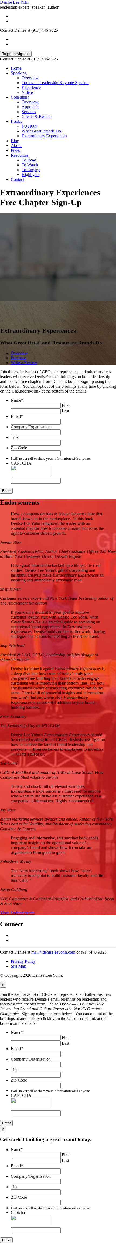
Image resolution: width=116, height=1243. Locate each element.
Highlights (30, 174)
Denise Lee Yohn (14, 2)
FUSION (29, 126)
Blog (15, 140)
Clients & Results (36, 116)
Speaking (19, 73)
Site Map (18, 966)
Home (16, 68)
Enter (6, 491)
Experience (31, 87)
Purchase (18, 357)
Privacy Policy (23, 961)
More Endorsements (17, 912)
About (16, 145)
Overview (30, 78)
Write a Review (24, 362)
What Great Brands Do (41, 131)
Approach (30, 107)
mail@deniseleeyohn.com (53, 952)
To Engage (31, 169)
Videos (27, 92)
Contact (17, 179)
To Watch (30, 165)
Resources (19, 155)
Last (65, 411)
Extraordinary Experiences (44, 136)
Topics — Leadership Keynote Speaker (55, 82)
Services (29, 111)
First (65, 405)
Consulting (20, 97)
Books (16, 121)
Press (15, 150)
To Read (29, 160)
